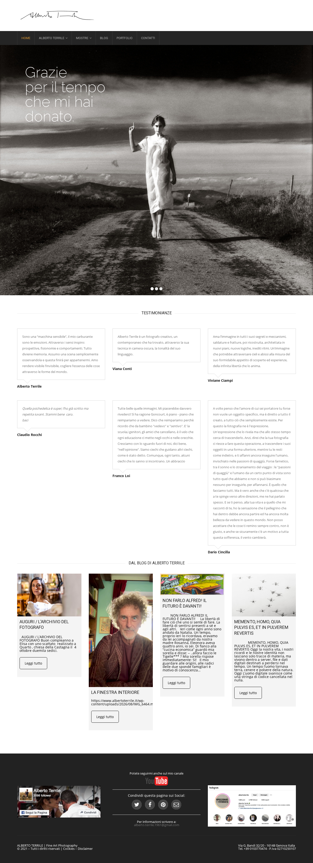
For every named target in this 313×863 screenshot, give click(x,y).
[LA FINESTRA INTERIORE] (121, 630)
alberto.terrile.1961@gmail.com (156, 825)
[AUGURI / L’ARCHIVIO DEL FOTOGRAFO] (49, 595)
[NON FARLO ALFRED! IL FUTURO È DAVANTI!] (192, 584)
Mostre (82, 38)
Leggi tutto (33, 663)
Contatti (148, 38)
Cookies (69, 848)
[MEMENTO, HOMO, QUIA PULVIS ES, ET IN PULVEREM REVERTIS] (264, 595)
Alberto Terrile (51, 38)
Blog (104, 38)
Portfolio (125, 38)
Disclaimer (85, 848)
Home (26, 38)
